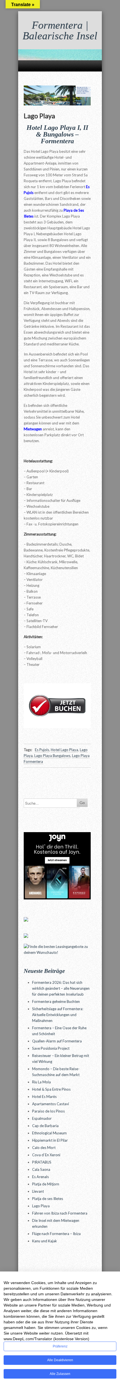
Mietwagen (33, 429)
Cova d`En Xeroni (46, 1155)
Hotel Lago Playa (64, 749)
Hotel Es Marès (44, 1096)
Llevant (38, 1191)
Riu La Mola (41, 1082)
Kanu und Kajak (44, 1241)
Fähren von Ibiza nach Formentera (59, 1213)
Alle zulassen (60, 1374)
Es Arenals (40, 1176)
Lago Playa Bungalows (52, 755)
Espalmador (42, 1118)
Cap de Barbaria (45, 1125)
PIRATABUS (41, 1162)
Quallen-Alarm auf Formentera (57, 1041)
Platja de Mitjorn (45, 1184)
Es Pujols (42, 749)
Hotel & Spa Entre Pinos (51, 1089)
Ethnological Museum (49, 1133)
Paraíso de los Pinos (48, 1111)
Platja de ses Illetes (47, 1198)
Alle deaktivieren (60, 1360)
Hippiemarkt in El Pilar (50, 1140)
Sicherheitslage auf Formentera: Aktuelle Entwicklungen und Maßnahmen (57, 1015)
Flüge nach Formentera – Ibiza (56, 1233)
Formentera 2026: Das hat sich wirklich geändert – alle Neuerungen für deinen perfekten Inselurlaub (61, 988)
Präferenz (60, 1346)
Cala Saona (41, 1169)
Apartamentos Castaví (50, 1104)
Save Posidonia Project (50, 1048)
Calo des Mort (44, 1147)
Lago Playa (41, 1206)
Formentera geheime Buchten (56, 1001)
